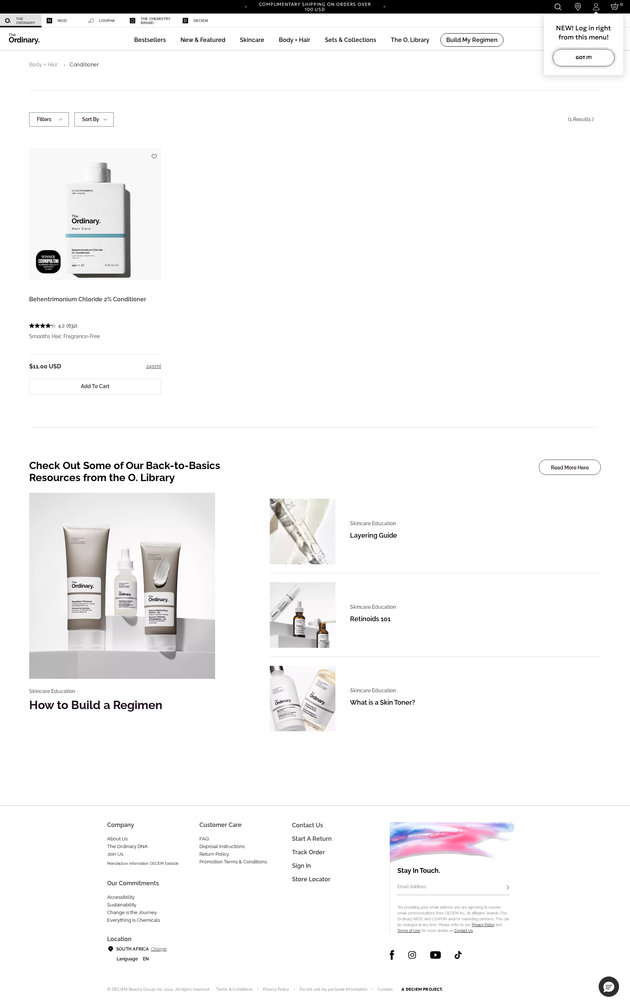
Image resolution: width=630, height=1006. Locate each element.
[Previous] (245, 6)
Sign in (301, 865)
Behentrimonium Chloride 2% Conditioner (87, 299)
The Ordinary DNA (127, 846)
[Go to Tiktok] (458, 954)
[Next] (384, 6)
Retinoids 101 (370, 619)
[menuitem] (21, 20)
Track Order (308, 852)
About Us (117, 838)
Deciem (201, 21)
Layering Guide (373, 535)
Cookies (385, 989)
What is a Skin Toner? (382, 702)
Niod (62, 21)
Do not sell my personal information (334, 989)
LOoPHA (107, 21)
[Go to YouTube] (435, 954)
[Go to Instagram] (412, 954)
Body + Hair (43, 64)
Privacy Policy (483, 925)
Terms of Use (408, 931)
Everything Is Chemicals (133, 920)
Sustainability (121, 905)
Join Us (115, 854)
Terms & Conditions (234, 989)
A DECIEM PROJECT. (422, 989)
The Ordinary (25, 21)
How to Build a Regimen (95, 705)
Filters (44, 119)
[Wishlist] (153, 153)
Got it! (584, 57)
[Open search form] (557, 6)
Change (159, 949)
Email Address (411, 886)
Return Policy (214, 854)
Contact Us (463, 931)
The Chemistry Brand (156, 21)
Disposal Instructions (222, 846)
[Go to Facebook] (392, 954)
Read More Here (570, 468)
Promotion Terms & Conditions (233, 861)
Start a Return (312, 838)
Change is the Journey (132, 912)
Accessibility (121, 897)
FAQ (204, 838)
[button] (203, 40)
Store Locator (311, 879)
